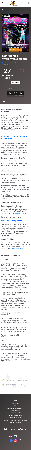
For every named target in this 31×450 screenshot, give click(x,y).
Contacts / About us (15, 422)
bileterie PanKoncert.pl (19, 248)
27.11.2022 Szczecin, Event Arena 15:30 (14, 137)
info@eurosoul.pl (21, 213)
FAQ (15, 405)
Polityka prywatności (15, 415)
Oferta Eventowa (15, 410)
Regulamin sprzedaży (15, 417)
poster (15, 401)
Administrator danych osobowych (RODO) (15, 420)
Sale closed (15, 82)
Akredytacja (15, 403)
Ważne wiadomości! (15, 413)
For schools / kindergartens (15, 408)
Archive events (15, 425)
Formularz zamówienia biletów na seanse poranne (13, 220)
